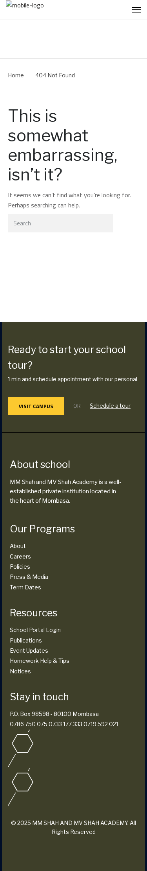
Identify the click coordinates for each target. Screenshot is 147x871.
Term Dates (25, 587)
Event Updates (29, 650)
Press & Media (29, 576)
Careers (20, 556)
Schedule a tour (110, 405)
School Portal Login (35, 629)
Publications (26, 640)
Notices (20, 671)
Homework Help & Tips (39, 660)
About (18, 546)
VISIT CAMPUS (36, 406)
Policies (20, 566)
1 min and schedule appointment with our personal (72, 379)
